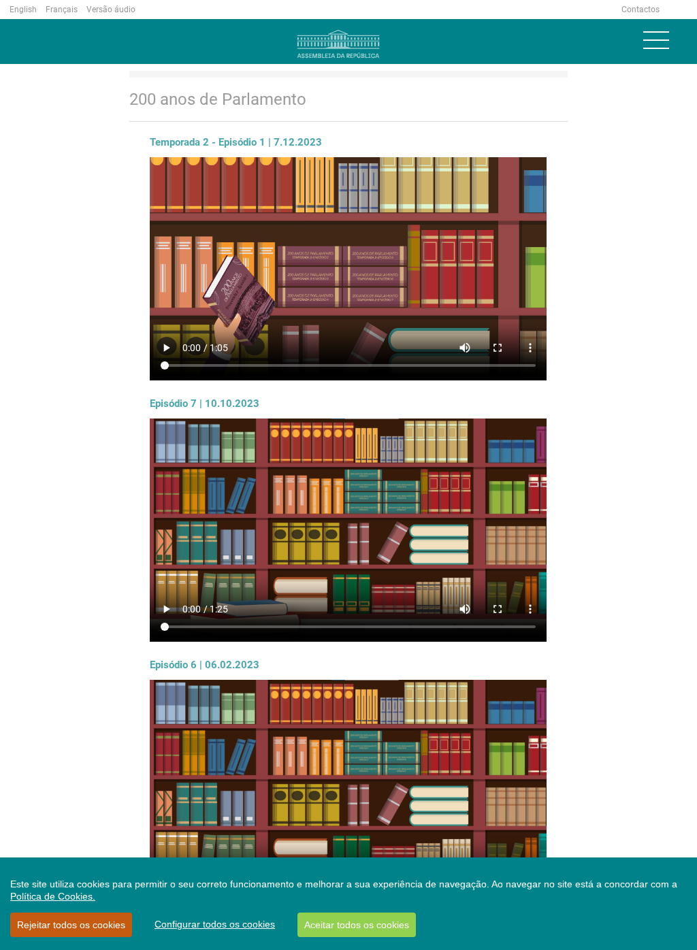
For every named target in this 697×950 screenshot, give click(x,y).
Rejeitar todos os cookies (71, 924)
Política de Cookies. (52, 896)
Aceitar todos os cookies (356, 924)
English (23, 9)
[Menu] (656, 40)
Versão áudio (110, 9)
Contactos (640, 9)
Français (62, 9)
